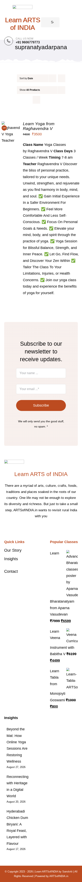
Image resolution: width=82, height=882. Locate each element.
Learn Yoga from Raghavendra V (39, 126)
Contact (11, 571)
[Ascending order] (61, 78)
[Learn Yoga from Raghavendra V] (11, 125)
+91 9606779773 (28, 42)
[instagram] (44, 528)
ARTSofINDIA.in (58, 876)
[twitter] (38, 528)
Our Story (12, 550)
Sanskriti (67, 871)
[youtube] (50, 528)
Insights (11, 559)
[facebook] (31, 528)
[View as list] (44, 100)
